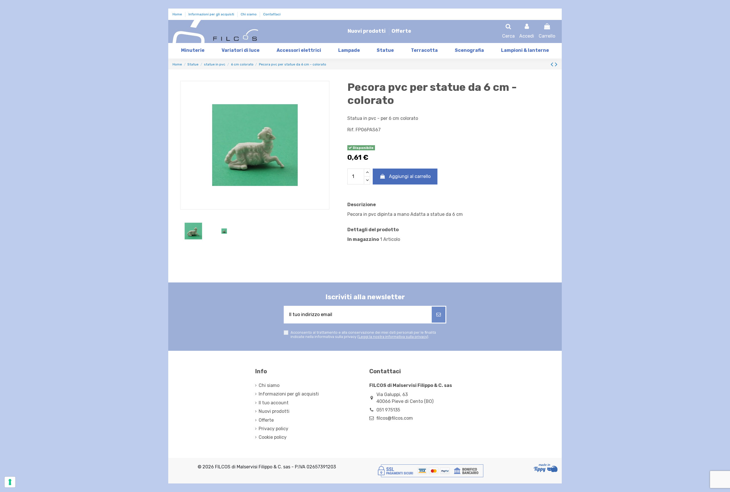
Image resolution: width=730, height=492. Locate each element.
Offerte (401, 31)
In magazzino (363, 239)
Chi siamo (249, 14)
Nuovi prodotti (367, 31)
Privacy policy (273, 428)
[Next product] (556, 64)
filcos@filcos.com (394, 418)
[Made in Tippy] (545, 468)
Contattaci (272, 14)
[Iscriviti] (438, 315)
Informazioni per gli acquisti (211, 14)
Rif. (350, 129)
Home (178, 14)
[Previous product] (553, 64)
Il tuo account (274, 402)
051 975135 (388, 410)
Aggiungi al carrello (410, 176)
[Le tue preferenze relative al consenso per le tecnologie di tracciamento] (10, 482)
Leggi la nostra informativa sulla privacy (393, 337)
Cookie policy (273, 437)
